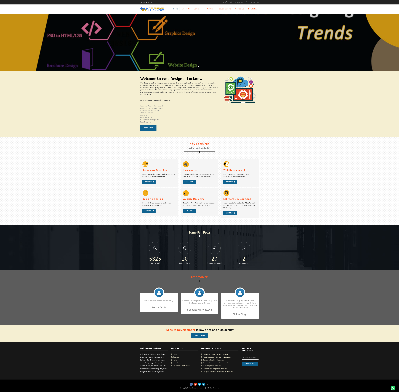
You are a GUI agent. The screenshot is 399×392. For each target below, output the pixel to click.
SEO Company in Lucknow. (212, 366)
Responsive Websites (154, 170)
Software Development (237, 199)
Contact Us (239, 9)
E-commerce (190, 170)
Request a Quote (224, 9)
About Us (186, 9)
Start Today (199, 335)
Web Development (234, 170)
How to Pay (252, 9)
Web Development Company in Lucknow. (217, 357)
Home (175, 9)
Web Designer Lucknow (197, 388)
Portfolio (210, 9)
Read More (148, 127)
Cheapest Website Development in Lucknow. (218, 372)
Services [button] (197, 9)
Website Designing (194, 199)
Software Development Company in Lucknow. (218, 363)
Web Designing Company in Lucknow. (215, 354)
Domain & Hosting (152, 199)
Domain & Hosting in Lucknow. (213, 360)
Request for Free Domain (181, 366)
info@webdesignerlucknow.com (234, 2)
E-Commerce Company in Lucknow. (215, 369)
